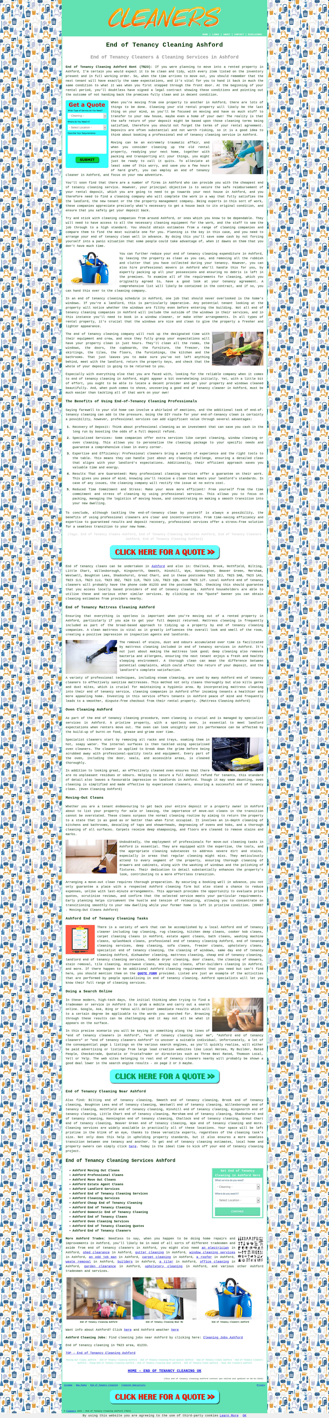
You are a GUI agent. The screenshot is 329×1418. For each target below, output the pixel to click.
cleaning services (129, 983)
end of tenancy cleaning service (206, 135)
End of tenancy (79, 566)
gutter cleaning (149, 1252)
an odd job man (103, 1257)
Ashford (158, 566)
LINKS (215, 34)
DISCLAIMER (255, 34)
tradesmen (219, 1243)
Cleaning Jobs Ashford (223, 1337)
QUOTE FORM (147, 973)
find (80, 1100)
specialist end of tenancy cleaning (130, 950)
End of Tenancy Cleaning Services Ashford (120, 1160)
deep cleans (213, 932)
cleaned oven (162, 770)
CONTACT (239, 34)
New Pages (81, 1385)
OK (244, 1415)
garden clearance (100, 1266)
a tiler (166, 1261)
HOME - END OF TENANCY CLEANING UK (164, 1371)
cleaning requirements (186, 969)
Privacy (261, 1385)
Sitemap (68, 1385)
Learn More (229, 1415)
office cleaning (214, 1261)
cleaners (73, 682)
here (132, 1146)
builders (125, 1261)
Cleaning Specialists (133, 1385)
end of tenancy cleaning (173, 589)
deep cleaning (224, 651)
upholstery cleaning (163, 1266)
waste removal (78, 1261)
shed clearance (96, 1252)
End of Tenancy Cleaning (104, 1385)
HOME (205, 34)
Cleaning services (82, 1128)
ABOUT (226, 34)
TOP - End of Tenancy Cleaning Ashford (100, 1353)
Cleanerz (71, 1411)
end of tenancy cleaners (111, 1248)
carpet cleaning (156, 1257)
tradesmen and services (86, 1271)
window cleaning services (212, 1252)
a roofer (204, 1257)
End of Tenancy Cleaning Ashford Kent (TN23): (109, 67)
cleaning (176, 815)
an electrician (215, 1248)
